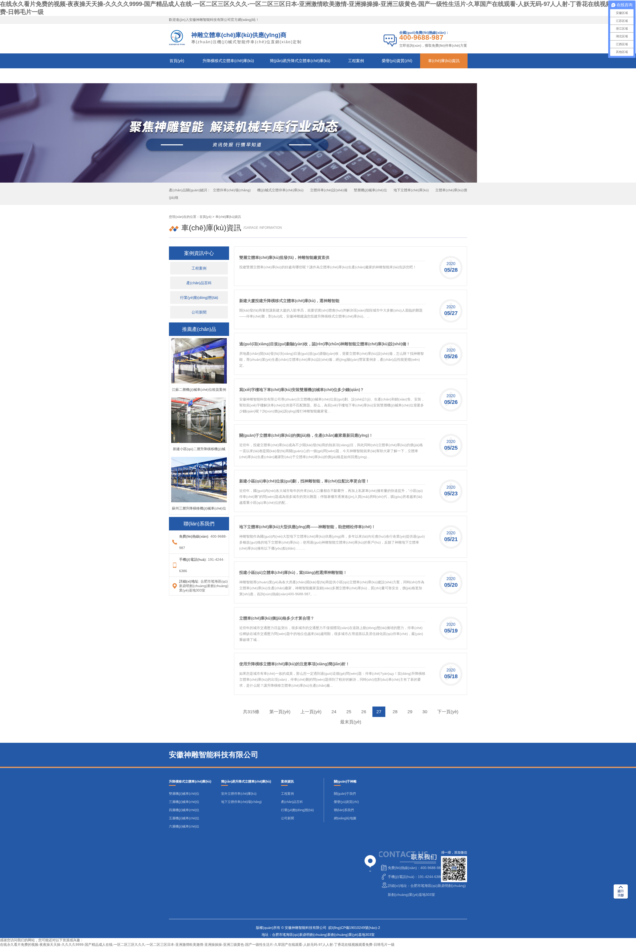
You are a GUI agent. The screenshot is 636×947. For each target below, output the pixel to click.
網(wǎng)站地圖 (345, 818)
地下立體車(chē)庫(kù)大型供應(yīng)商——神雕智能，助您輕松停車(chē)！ (307, 527)
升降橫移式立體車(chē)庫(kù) (228, 61)
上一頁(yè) (310, 711)
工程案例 (356, 61)
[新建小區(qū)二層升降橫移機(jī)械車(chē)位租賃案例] (199, 441)
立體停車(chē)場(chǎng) (232, 190)
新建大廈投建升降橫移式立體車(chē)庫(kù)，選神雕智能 (289, 301)
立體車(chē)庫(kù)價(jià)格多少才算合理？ (276, 618)
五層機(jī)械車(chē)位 (184, 818)
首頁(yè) (176, 61)
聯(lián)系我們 (222, 76)
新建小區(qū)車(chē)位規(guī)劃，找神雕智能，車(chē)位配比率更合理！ (304, 481)
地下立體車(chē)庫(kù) (411, 190)
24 (333, 711)
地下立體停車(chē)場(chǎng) (241, 802)
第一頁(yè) (279, 711)
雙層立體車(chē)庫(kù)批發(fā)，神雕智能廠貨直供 (284, 257)
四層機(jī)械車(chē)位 (184, 810)
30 (424, 711)
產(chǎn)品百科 (199, 283)
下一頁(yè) (447, 711)
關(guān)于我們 (345, 793)
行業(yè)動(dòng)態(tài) (199, 297)
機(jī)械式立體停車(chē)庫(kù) (280, 190)
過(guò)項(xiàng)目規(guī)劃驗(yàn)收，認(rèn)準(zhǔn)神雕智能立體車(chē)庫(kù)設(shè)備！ (324, 344)
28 (395, 711)
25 (348, 711)
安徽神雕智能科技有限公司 (210, 20)
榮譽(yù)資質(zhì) (397, 61)
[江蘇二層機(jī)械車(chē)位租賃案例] (199, 382)
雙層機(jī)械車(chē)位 (370, 190)
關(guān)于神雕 (180, 76)
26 (363, 711)
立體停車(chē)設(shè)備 (328, 190)
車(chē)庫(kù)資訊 (444, 61)
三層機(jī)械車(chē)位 (184, 802)
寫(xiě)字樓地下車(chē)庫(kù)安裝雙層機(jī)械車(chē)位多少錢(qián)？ (301, 390)
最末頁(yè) (350, 721)
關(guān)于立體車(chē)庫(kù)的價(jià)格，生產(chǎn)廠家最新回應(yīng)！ (306, 435)
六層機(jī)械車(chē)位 (184, 826)
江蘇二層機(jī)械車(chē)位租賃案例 (199, 390)
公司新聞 (199, 312)
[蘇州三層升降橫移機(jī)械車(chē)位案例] (199, 500)
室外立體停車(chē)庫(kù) (238, 793)
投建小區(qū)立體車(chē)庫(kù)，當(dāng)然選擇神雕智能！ (293, 572)
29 (409, 711)
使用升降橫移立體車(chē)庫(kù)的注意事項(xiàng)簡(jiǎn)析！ (294, 664)
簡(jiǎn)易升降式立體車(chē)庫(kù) (300, 61)
